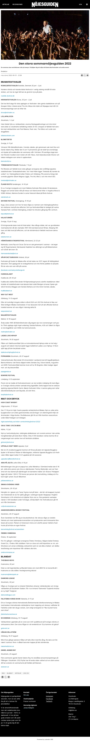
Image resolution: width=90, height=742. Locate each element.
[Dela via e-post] (87, 75)
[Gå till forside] (45, 4)
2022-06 (26, 673)
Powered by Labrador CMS (45, 739)
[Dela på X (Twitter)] (84, 75)
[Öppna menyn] (87, 4)
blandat (10, 673)
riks (3, 673)
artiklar (18, 673)
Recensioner (17, 4)
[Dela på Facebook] (82, 75)
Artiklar (5, 4)
